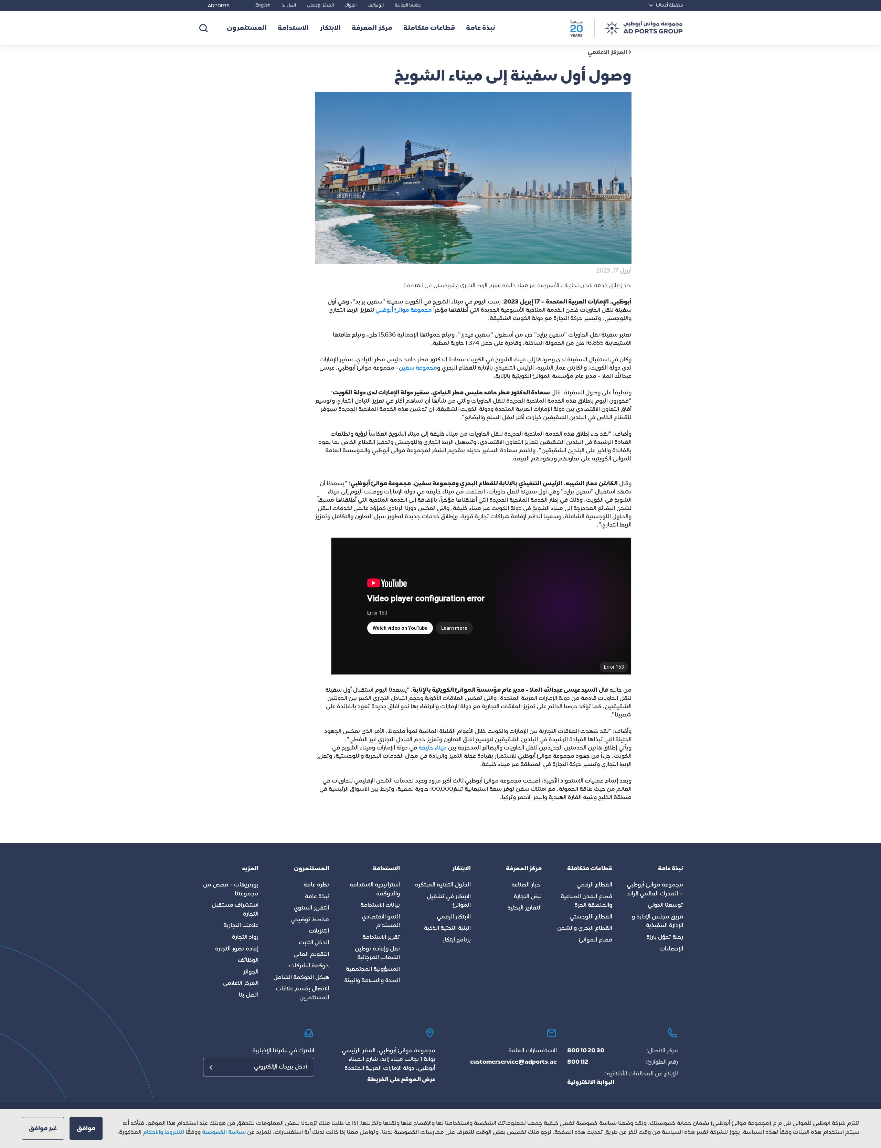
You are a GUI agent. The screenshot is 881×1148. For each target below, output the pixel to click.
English (262, 5)
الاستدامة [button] (293, 28)
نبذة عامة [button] (480, 28)
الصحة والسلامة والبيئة (372, 981)
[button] (86, 1128)
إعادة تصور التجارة (236, 949)
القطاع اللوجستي (591, 917)
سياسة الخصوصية (223, 1132)
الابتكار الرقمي (454, 917)
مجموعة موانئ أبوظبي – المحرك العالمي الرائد (655, 889)
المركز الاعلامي (607, 53)
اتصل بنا (289, 5)
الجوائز (351, 5)
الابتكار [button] (330, 28)
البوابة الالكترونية (590, 1082)
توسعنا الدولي (665, 905)
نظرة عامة (316, 885)
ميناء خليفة (432, 748)
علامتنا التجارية (408, 5)
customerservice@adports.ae (513, 1062)
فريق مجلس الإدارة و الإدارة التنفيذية (657, 921)
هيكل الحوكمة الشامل (301, 978)
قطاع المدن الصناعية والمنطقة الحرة (586, 901)
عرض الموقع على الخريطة (401, 1080)
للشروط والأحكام (163, 1132)
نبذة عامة (317, 897)
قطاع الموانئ (595, 940)
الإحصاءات (671, 949)
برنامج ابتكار (457, 940)
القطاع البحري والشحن (584, 928)
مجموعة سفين (418, 368)
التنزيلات (319, 931)
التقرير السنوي (311, 908)
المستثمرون (247, 28)
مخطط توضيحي (309, 920)
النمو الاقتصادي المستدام (381, 921)
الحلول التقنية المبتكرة (443, 885)
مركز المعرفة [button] (372, 28)
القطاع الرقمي (594, 885)
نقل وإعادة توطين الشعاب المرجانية (377, 953)
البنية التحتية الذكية (447, 928)
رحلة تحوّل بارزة (664, 937)
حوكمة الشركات (309, 966)
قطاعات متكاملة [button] (429, 28)
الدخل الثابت (314, 943)
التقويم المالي (311, 954)
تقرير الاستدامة (381, 937)
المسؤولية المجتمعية (373, 969)
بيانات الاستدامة (380, 905)
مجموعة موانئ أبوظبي (403, 310)
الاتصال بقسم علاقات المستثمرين (302, 993)
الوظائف (376, 5)
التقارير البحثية (524, 908)
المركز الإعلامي (320, 5)
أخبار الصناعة (526, 885)
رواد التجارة (245, 937)
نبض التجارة (528, 897)
